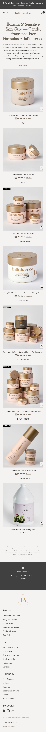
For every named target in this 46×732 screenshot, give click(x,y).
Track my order (9, 659)
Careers (6, 695)
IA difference (8, 679)
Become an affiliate (11, 691)
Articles (6, 683)
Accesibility (25, 717)
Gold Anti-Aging (9, 631)
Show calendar (9, 698)
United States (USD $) (10, 722)
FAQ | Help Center (10, 647)
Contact (6, 667)
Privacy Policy (7, 717)
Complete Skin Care (11, 616)
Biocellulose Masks (11, 627)
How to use (7, 651)
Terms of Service (16, 717)
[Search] (8, 13)
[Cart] (42, 13)
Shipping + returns (11, 655)
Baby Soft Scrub (10, 619)
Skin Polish (7, 635)
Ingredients (7, 663)
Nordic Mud (8, 623)
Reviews (6, 687)
